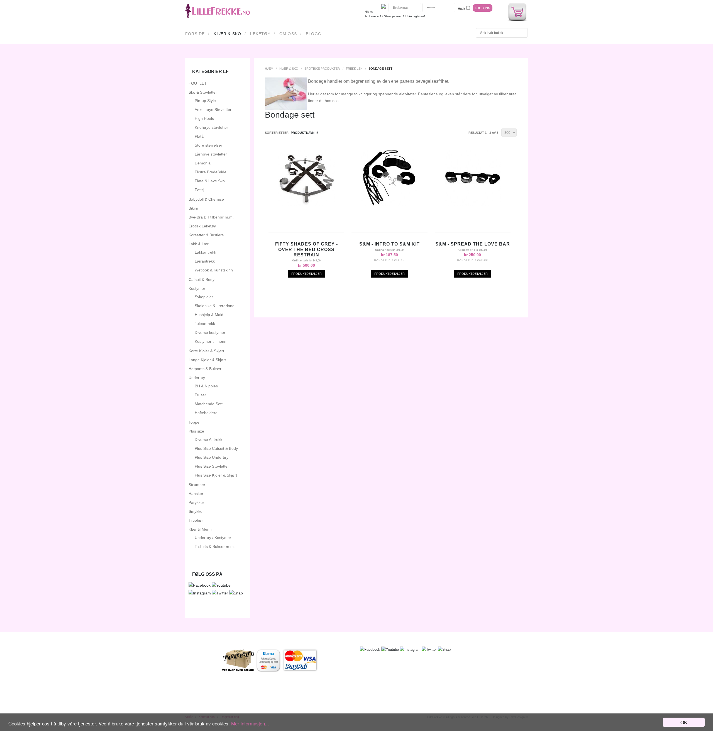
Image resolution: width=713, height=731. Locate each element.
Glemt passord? (394, 16)
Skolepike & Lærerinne (215, 305)
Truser (200, 395)
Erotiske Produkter (322, 68)
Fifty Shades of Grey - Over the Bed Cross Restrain (306, 249)
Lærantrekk (205, 261)
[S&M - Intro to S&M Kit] (389, 204)
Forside (195, 33)
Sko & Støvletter (203, 92)
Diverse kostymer (210, 332)
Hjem (269, 68)
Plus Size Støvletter (212, 466)
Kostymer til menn (210, 341)
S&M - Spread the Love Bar (472, 244)
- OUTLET (198, 83)
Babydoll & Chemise (206, 199)
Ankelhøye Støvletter (213, 109)
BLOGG (313, 33)
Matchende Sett (209, 404)
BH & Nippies (206, 386)
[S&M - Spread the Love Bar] (473, 204)
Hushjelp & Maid (209, 314)
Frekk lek (354, 68)
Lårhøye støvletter (211, 154)
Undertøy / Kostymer (213, 537)
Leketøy (260, 33)
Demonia (203, 163)
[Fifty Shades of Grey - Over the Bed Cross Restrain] (306, 204)
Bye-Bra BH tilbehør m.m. (211, 217)
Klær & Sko (227, 33)
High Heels (204, 118)
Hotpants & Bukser (205, 368)
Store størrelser (208, 145)
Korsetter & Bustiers (206, 235)
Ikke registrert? (416, 16)
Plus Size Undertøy (211, 457)
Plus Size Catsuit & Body (216, 448)
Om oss (288, 33)
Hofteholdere (206, 413)
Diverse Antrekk (208, 439)
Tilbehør (196, 520)
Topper (195, 422)
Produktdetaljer (306, 273)
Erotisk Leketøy (202, 226)
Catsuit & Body (201, 279)
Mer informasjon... (250, 723)
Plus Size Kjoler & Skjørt (216, 475)
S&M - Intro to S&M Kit (389, 244)
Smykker (196, 511)
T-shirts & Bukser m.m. (215, 546)
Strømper (197, 484)
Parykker (196, 502)
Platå (199, 136)
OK (683, 722)
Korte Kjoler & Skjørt (206, 351)
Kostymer (197, 288)
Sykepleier (204, 297)
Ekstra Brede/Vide (210, 172)
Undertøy (197, 377)
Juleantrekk (205, 323)
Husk (461, 8)
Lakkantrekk (205, 252)
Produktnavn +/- (305, 132)
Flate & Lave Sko (210, 181)
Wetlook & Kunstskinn (214, 270)
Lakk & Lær (199, 244)
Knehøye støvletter (211, 127)
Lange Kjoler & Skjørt (207, 360)
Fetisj (199, 190)
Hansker (196, 493)
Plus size (196, 431)
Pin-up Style (205, 100)
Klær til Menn (200, 529)
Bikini (193, 208)
